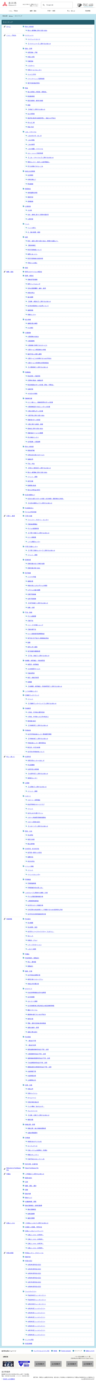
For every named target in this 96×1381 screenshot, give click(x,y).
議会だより (28, 1197)
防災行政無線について (35, 249)
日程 (26, 1182)
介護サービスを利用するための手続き (39, 358)
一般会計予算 (32, 1040)
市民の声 (30, 1089)
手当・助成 (28, 612)
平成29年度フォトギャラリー (37, 1295)
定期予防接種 (32, 594)
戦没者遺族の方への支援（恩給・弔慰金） (41, 385)
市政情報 (87, 11)
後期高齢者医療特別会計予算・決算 (39, 1058)
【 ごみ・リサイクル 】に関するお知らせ (41, 157)
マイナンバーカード (34, 39)
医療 (29, 642)
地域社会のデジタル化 (35, 1141)
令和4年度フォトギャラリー (36, 1317)
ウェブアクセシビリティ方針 (41, 1351)
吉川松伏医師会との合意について (38, 306)
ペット (27, 224)
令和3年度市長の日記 (34, 1264)
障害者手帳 (31, 450)
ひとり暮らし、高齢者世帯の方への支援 (40, 402)
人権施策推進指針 (33, 901)
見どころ (30, 936)
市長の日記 (28, 1261)
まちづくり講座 (32, 1001)
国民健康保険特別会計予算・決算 (38, 1049)
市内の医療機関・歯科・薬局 (37, 288)
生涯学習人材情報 (33, 769)
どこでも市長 (29, 1339)
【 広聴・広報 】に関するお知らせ (38, 1115)
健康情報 (30, 310)
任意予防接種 (32, 598)
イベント (30, 699)
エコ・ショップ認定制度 (35, 153)
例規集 (55, 1351)
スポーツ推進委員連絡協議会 (37, 817)
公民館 (27, 783)
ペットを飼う (32, 228)
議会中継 (28, 1193)
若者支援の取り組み (34, 568)
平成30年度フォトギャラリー (37, 1300)
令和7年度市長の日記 (34, 1282)
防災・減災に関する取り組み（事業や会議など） (43, 241)
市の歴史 (30, 835)
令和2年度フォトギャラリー (36, 1308)
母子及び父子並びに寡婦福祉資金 (38, 638)
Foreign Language (66, 1351)
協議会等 (30, 459)
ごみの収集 (31, 140)
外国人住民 (31, 57)
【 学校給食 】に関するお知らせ (38, 738)
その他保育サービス (34, 669)
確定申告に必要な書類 (35, 354)
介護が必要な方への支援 (35, 411)
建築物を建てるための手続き (37, 1014)
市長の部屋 (9, 1253)
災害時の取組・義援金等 (35, 380)
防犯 (26, 268)
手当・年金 (31, 463)
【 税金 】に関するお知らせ (36, 109)
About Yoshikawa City (32, 1168)
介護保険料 (31, 341)
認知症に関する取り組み (35, 428)
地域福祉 (28, 372)
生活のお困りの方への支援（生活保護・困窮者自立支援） (46, 498)
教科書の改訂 (32, 721)
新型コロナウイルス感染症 (33, 271)
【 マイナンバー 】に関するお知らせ (39, 43)
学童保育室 (31, 673)
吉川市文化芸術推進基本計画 (37, 914)
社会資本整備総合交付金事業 (37, 992)
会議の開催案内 (32, 1133)
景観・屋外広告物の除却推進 (37, 1023)
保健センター (32, 314)
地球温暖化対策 (32, 192)
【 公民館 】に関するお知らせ (37, 787)
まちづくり (28, 988)
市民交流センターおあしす (36, 760)
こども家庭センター (34, 541)
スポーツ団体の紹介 (34, 822)
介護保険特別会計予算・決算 (37, 1054)
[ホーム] (10, 4)
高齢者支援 (28, 398)
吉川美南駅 (31, 997)
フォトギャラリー (30, 1291)
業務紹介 (30, 966)
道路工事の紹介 (32, 1032)
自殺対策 (30, 389)
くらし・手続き (13, 11)
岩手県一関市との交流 (35, 852)
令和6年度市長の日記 (34, 1278)
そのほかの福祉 (32, 393)
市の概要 (30, 923)
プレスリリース (32, 1111)
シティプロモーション (35, 944)
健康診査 (30, 581)
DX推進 (27, 1137)
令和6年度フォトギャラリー (36, 1326)
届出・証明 (28, 48)
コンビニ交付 (32, 74)
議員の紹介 (28, 1178)
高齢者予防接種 (32, 279)
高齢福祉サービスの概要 (35, 433)
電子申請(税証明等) (34, 83)
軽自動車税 (31, 96)
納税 (29, 105)
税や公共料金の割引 (34, 490)
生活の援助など (30, 495)
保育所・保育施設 (33, 664)
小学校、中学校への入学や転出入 (38, 716)
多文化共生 (31, 861)
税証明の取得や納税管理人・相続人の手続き (42, 118)
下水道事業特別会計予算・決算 (37, 1062)
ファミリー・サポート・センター (38, 520)
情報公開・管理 (30, 1124)
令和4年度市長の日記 (34, 1269)
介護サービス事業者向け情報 (37, 349)
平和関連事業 (32, 883)
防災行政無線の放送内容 (35, 258)
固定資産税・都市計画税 (35, 100)
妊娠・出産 (31, 607)
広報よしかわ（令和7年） (36, 1243)
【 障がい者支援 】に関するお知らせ (39, 468)
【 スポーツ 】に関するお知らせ (38, 826)
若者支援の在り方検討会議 (36, 563)
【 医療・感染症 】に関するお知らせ (39, 301)
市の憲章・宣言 (32, 927)
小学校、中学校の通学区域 (36, 712)
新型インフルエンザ (34, 284)
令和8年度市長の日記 (34, 1286)
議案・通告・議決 (30, 1186)
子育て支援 (28, 516)
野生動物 (30, 184)
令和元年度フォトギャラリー (37, 1304)
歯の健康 (30, 297)
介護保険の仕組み (33, 336)
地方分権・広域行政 (31, 1164)
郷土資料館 (31, 844)
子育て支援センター (31, 546)
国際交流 (30, 857)
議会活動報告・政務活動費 (33, 1205)
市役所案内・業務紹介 (32, 958)
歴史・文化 (28, 831)
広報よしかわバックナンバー (34, 1231)
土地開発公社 (32, 1080)
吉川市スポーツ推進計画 (35, 905)
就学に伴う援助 (32, 647)
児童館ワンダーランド (32, 695)
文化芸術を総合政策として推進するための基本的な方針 (45, 909)
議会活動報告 (32, 1209)
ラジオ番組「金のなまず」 (36, 1106)
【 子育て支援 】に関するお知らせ (38, 533)
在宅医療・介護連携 (34, 441)
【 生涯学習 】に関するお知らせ (38, 773)
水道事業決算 (32, 1076)
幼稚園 (30, 682)
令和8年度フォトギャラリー (36, 1335)
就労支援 (30, 481)
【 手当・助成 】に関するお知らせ (38, 655)
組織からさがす (90, 1351)
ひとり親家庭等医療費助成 (36, 633)
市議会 (27, 954)
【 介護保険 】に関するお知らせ (38, 367)
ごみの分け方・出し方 (35, 135)
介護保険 (28, 332)
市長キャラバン (32, 1093)
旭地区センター (32, 778)
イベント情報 (29, 866)
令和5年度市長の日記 (34, 1273)
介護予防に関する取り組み (36, 415)
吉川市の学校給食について (36, 751)
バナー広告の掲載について (81, 1356)
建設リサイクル (32, 1010)
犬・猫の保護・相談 (34, 232)
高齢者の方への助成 (34, 420)
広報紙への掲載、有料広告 (33, 1227)
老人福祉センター (33, 437)
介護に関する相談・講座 (35, 424)
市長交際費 (28, 1343)
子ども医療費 (32, 616)
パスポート (31, 65)
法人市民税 (31, 114)
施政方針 (28, 1257)
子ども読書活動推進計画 (35, 896)
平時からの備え (32, 263)
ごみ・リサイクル (30, 132)
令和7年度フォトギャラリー (36, 1330)
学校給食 (28, 730)
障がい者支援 (29, 26)
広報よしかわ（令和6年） (36, 1239)
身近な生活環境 (30, 171)
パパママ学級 (32, 577)
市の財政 (28, 1037)
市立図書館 (31, 765)
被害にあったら (32, 254)
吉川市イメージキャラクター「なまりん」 (41, 931)
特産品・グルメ (32, 940)
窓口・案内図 (32, 962)
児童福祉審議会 (32, 524)
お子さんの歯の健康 (34, 590)
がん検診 (30, 327)
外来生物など (32, 179)
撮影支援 (30, 1119)
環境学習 (30, 197)
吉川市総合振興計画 (34, 975)
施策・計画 (28, 971)
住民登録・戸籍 (32, 52)
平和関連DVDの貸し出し (35, 887)
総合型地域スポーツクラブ (36, 804)
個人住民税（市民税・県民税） (37, 92)
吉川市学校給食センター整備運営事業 (39, 734)
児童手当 (30, 620)
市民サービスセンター (35, 70)
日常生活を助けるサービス (36, 455)
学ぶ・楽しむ (71, 11)
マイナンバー (29, 35)
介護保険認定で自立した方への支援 (39, 406)
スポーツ (28, 796)
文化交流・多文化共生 (32, 848)
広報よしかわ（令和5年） (36, 1235)
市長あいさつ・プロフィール (34, 1253)
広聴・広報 (28, 1085)
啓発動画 (30, 201)
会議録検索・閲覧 (30, 1201)
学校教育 (28, 708)
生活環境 (30, 175)
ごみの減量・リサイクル (35, 149)
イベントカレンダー (34, 874)
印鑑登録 (30, 61)
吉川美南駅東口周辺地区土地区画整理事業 (41, 1005)
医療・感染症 (29, 275)
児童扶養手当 (32, 629)
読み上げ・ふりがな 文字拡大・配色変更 (88, 5)
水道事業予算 (32, 1071)
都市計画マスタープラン (35, 979)
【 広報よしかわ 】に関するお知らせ (36, 1223)
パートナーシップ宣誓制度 (36, 78)
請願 (26, 1189)
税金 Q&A (31, 127)
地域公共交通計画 (33, 984)
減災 (26, 237)
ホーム (11, 16)
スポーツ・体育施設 (34, 800)
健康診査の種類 (32, 323)
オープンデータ (32, 1146)
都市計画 (30, 1019)
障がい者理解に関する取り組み (37, 30)
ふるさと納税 (32, 949)
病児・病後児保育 (33, 677)
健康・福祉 (33, 11)
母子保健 (28, 573)
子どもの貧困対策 (33, 528)
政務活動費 (31, 1213)
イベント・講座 (32, 476)
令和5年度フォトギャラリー (36, 1321)
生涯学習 (28, 756)
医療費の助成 (32, 485)
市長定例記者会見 (33, 1102)
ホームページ (32, 1097)
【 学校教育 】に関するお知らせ (38, 725)
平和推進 (28, 879)
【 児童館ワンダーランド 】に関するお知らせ (42, 703)
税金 (26, 88)
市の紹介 (28, 919)
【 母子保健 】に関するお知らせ (38, 603)
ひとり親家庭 (32, 537)
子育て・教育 (51, 11)
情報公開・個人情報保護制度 (37, 1128)
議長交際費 (31, 1218)
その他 (30, 210)
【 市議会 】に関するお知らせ (34, 1174)
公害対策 (28, 206)
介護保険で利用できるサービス (37, 345)
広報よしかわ (10, 1223)
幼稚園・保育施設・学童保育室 (35, 660)
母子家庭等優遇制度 (34, 651)
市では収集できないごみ (35, 166)
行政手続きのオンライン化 (36, 1159)
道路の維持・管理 (33, 1027)
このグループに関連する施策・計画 (36, 892)
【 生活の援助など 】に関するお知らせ (40, 503)
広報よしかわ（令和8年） (36, 1248)
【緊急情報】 (32, 245)
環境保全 (28, 189)
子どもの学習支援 (30, 512)
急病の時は (31, 292)
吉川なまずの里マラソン (35, 813)
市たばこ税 (31, 122)
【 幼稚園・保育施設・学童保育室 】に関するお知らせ (45, 686)
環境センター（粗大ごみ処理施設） (39, 162)
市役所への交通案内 (9, 1379)
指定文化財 (31, 839)
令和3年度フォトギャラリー (36, 1313)
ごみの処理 (31, 144)
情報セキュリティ (33, 1154)
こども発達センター (31, 691)
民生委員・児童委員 (34, 376)
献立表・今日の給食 (34, 747)
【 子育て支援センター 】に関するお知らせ (41, 550)
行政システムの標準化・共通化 (37, 1150)
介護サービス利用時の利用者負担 (38, 363)
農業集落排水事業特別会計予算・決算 (39, 1067)
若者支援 (28, 560)
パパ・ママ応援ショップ (35, 625)
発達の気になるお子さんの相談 (37, 585)
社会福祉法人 (29, 508)
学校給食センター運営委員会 (37, 743)
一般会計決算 (32, 1045)
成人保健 (28, 319)
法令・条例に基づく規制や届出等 (38, 214)
